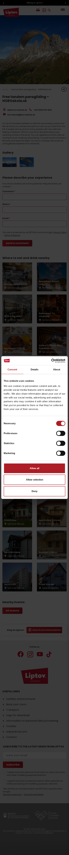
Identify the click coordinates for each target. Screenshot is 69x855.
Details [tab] (35, 369)
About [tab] (56, 369)
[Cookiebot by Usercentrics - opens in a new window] (51, 361)
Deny (34, 491)
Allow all (34, 468)
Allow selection (34, 479)
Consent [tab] (12, 369)
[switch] (60, 433)
